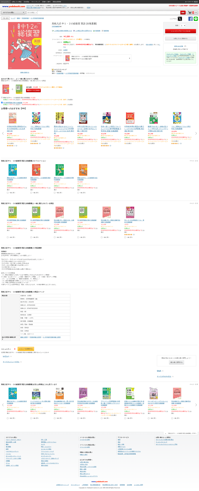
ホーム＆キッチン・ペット (13, 456)
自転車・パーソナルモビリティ (50, 463)
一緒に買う (12, 192)
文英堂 (65, 50)
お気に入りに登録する (180, 38)
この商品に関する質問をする (83, 30)
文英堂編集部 (55, 26)
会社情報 (129, 484)
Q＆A (159, 371)
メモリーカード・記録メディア (50, 458)
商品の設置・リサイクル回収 (88, 466)
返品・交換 (121, 444)
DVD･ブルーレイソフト (48, 453)
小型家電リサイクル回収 (125, 449)
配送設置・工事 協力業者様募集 (127, 453)
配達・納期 (83, 469)
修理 (119, 439)
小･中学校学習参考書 (72, 73)
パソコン (8, 453)
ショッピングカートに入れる (180, 31)
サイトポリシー (75, 484)
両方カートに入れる (33, 90)
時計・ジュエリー (46, 446)
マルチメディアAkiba (172, 54)
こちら (64, 5)
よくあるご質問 (138, 484)
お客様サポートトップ (62, 484)
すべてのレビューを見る (11, 362)
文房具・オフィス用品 (12, 465)
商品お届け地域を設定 (33, 7)
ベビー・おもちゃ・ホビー (13, 439)
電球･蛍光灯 (44, 465)
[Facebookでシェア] (190, 20)
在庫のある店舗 (178, 46)
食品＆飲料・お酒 (11, 442)
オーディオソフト (46, 456)
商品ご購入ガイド (85, 473)
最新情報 (106, 30)
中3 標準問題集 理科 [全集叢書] (12, 103)
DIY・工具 (44, 439)
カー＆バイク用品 (46, 449)
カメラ (43, 444)
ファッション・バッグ (47, 451)
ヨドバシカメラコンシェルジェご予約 (166, 444)
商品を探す (83, 471)
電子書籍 (8, 446)
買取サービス (121, 446)
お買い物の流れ (84, 462)
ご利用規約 (85, 484)
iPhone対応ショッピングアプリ (89, 476)
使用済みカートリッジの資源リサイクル (129, 451)
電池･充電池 (44, 460)
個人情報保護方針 (95, 484)
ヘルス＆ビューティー (12, 451)
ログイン (29, 5)
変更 (88, 7)
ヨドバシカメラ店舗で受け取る (165, 439)
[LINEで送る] (196, 20)
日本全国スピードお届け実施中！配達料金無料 (183, 5)
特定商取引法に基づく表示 (110, 484)
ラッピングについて (161, 442)
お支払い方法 (84, 464)
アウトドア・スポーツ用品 (13, 458)
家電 (7, 449)
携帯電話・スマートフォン (48, 442)
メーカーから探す (85, 439)
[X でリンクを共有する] (180, 20)
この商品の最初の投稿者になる (63, 30)
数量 (177, 25)
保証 (119, 442)
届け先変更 (149, 44)
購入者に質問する (177, 362)
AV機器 (8, 460)
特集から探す (84, 454)
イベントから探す (85, 447)
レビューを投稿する (26, 349)
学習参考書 (60, 73)
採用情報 (122, 484)
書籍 (53, 71)
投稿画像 (97, 30)
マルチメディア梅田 (185, 54)
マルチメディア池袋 (184, 57)
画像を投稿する (24, 72)
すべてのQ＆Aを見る (164, 376)
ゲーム (8, 463)
